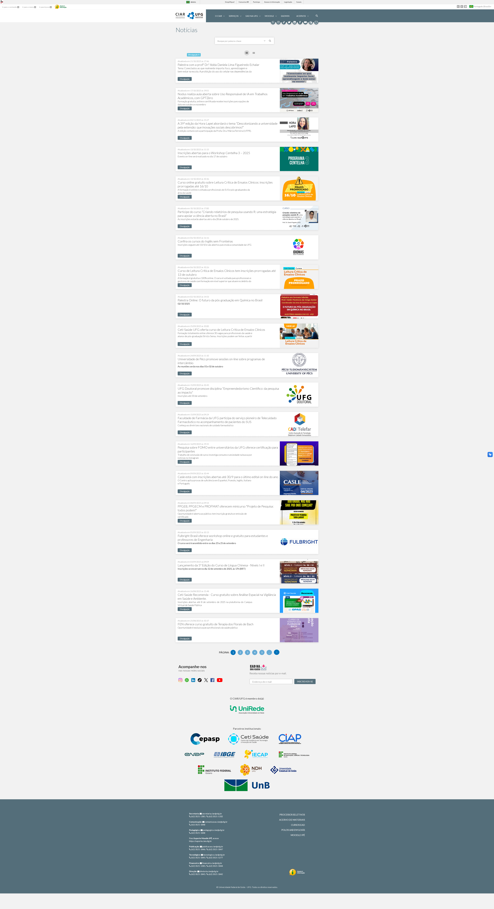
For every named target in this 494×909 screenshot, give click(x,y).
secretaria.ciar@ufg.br (212, 813)
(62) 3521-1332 (216, 816)
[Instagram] (278, 22)
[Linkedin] (294, 22)
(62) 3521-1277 (216, 857)
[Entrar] (2, 2)
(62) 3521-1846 (198, 849)
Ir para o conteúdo (9, 7)
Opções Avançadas (265, 41)
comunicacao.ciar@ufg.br (216, 822)
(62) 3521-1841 (198, 874)
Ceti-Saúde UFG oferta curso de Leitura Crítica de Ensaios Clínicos (221, 329)
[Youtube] (305, 22)
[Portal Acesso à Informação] (297, 872)
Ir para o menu (28, 7)
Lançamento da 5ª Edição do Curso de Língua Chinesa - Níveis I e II (221, 565)
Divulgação (185, 79)
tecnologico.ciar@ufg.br (214, 854)
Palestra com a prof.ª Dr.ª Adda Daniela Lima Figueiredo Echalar (218, 64)
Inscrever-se (305, 681)
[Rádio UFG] (311, 22)
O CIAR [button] (218, 16)
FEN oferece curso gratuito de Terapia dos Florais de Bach (215, 624)
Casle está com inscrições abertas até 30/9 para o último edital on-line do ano (228, 477)
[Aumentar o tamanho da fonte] (458, 6)
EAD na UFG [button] (252, 16)
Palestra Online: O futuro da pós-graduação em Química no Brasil (220, 300)
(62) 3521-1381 (198, 816)
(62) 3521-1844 (216, 866)
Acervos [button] (301, 16)
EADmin (285, 16)
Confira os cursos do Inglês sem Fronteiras (205, 241)
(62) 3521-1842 (216, 874)
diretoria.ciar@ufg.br (209, 871)
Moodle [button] (269, 16)
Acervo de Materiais (292, 819)
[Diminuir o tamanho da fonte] (461, 6)
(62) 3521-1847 (216, 849)
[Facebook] (300, 22)
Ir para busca (44, 7)
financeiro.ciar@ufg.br (212, 863)
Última (276, 652)
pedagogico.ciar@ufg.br (213, 830)
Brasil (193, 2)
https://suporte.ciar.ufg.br (200, 841)
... (269, 652)
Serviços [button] (234, 16)
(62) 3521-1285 (198, 866)
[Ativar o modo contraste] (465, 6)
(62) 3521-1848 (198, 824)
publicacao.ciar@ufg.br (212, 846)
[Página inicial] (180, 17)
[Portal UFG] (195, 18)
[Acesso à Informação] (61, 7)
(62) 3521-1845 (198, 857)
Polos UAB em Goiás (293, 829)
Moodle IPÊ (298, 835)
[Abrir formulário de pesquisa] (316, 15)
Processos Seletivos (292, 814)
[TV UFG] (316, 22)
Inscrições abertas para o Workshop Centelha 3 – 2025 (214, 153)
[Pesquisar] (270, 41)
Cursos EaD (298, 824)
